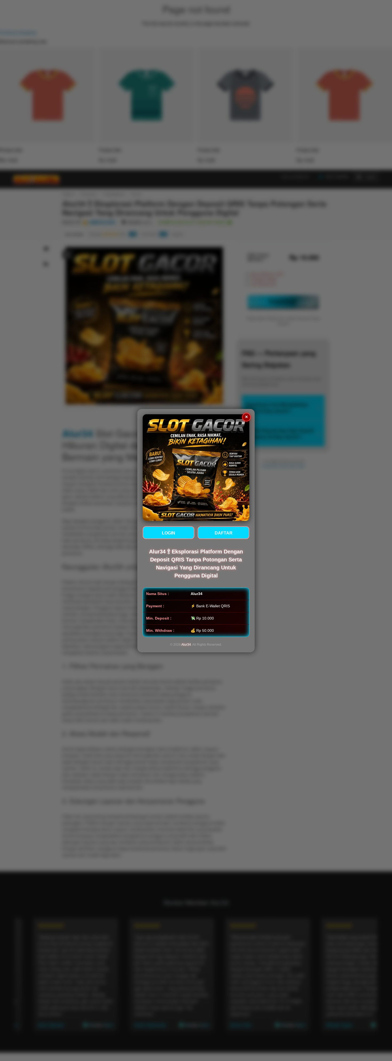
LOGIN (168, 533)
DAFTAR (224, 533)
